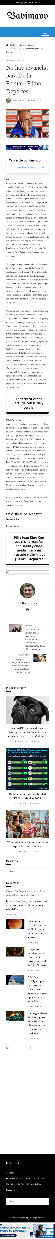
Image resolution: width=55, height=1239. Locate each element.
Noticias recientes (15, 60)
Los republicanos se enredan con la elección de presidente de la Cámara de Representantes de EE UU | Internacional (35, 637)
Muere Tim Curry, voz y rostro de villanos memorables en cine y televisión (27, 905)
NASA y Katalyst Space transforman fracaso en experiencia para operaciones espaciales (38, 989)
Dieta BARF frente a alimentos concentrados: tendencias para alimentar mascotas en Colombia (27, 732)
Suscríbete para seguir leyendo (30, 167)
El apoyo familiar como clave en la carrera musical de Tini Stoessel (37, 957)
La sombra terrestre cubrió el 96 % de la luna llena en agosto (37, 929)
